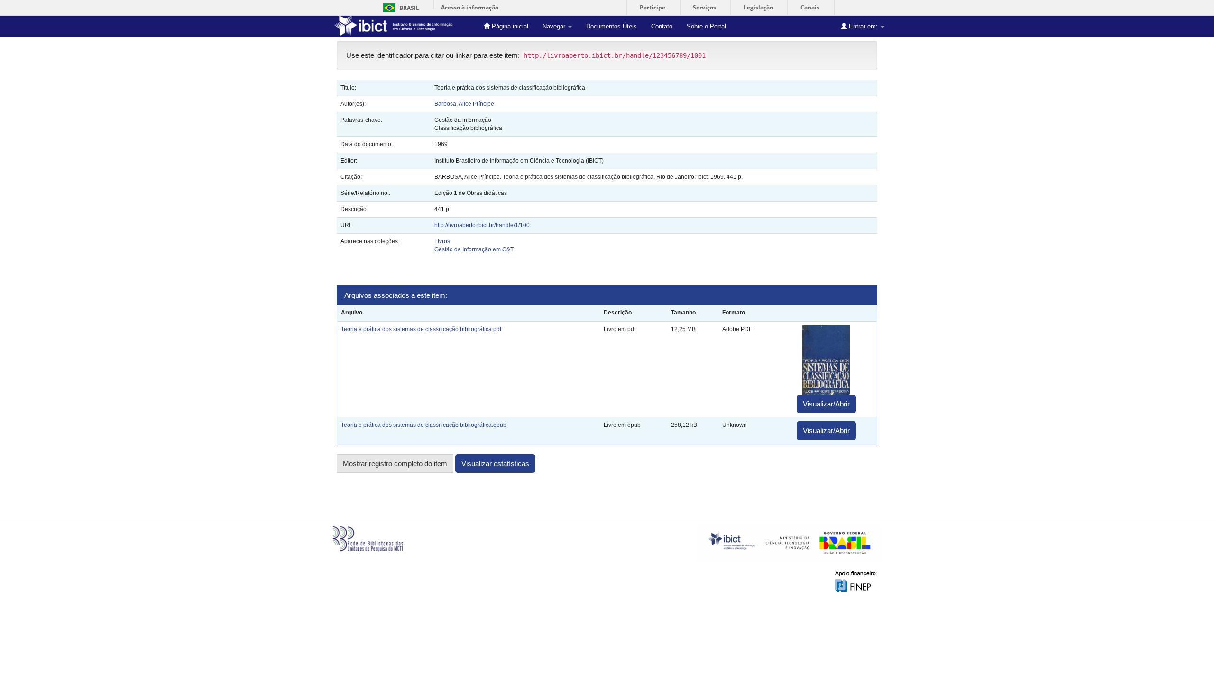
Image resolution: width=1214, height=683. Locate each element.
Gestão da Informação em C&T (474, 249)
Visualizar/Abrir (826, 404)
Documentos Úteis (611, 26)
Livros (442, 241)
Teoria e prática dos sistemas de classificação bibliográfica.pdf (421, 329)
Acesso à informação (469, 7)
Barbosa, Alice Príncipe (464, 104)
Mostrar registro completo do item (395, 464)
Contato (661, 26)
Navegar (555, 26)
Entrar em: (863, 26)
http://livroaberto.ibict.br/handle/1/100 (482, 225)
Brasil (399, 8)
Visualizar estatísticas (495, 464)
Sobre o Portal (706, 26)
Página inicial (509, 26)
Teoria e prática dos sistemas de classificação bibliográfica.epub (423, 425)
